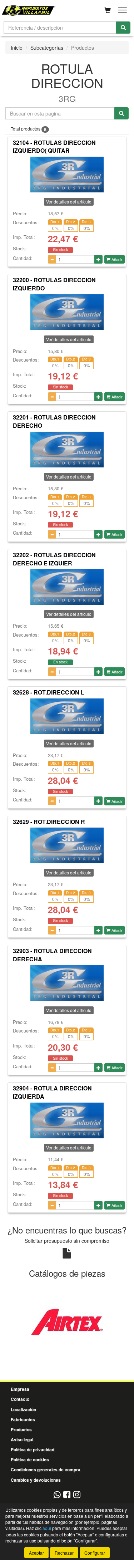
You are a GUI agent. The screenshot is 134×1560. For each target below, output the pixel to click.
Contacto (20, 1399)
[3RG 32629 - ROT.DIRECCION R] (67, 845)
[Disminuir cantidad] (52, 259)
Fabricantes (23, 1419)
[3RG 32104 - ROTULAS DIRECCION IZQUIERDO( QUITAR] (67, 174)
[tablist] (67, 1321)
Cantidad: (23, 258)
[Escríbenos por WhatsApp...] (57, 1495)
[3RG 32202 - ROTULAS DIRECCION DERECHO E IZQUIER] (67, 587)
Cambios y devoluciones (36, 1480)
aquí (47, 1528)
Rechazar (64, 1553)
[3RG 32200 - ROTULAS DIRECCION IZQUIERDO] (67, 312)
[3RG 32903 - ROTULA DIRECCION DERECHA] (67, 983)
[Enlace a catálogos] (67, 1320)
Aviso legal (22, 1439)
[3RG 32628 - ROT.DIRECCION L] (67, 716)
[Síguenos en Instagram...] (77, 1495)
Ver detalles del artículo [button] (68, 201)
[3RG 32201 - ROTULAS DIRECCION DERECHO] (67, 449)
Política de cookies (30, 1459)
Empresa (20, 1389)
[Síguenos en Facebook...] (67, 1495)
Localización (23, 1409)
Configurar (94, 1553)
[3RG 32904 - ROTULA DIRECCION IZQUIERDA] (67, 1120)
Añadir (116, 259)
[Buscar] (123, 27)
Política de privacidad (32, 1449)
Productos (21, 1429)
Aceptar (36, 1553)
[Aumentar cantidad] (98, 259)
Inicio (17, 47)
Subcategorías (46, 47)
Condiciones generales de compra (45, 1469)
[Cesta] (107, 10)
